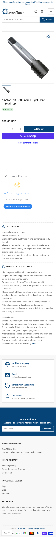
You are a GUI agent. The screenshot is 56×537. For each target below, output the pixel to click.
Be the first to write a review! (18, 206)
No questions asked (19, 388)
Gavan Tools (21, 529)
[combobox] (28, 20)
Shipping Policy (9, 465)
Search (49, 19)
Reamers (6, 493)
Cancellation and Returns (13, 469)
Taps (4, 486)
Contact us (7, 473)
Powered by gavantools (37, 529)
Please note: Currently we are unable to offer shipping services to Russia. (28, 3)
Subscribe (46, 428)
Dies (4, 490)
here (33, 343)
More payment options (28, 143)
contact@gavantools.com (21, 377)
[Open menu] (51, 11)
